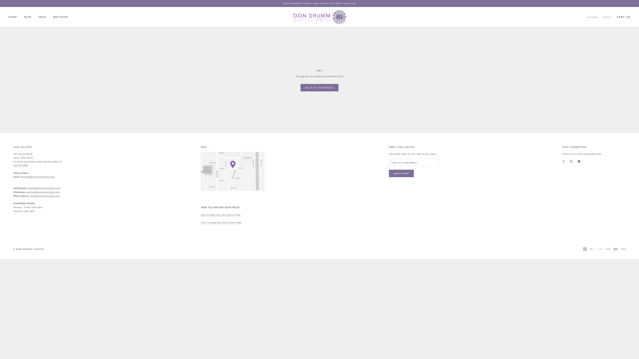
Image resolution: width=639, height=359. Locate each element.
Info (42, 16)
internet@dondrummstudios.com (37, 177)
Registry (61, 16)
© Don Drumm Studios (28, 249)
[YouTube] (579, 161)
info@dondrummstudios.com (45, 196)
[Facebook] (563, 161)
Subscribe (401, 173)
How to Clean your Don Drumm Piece (220, 215)
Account (592, 17)
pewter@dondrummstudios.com (43, 192)
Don (27, 16)
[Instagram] (571, 161)
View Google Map (232, 171)
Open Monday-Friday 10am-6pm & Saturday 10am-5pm (319, 3)
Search (607, 17)
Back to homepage (319, 87)
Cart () (624, 16)
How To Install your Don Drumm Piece (221, 222)
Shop (12, 16)
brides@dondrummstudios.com (44, 188)
